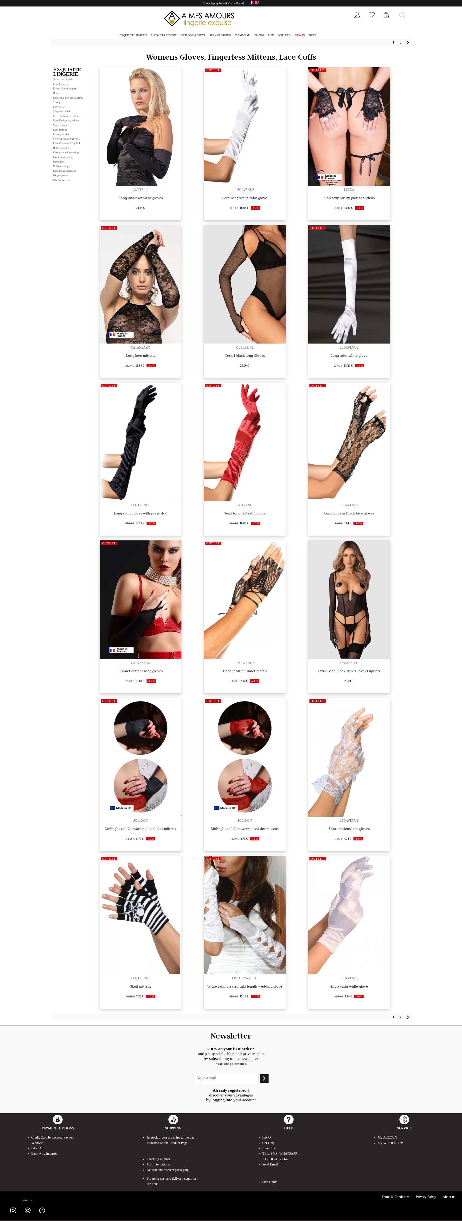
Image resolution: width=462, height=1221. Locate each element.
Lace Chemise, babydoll (66, 143)
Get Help (268, 1143)
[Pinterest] (27, 1214)
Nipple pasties (61, 175)
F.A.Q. (267, 1137)
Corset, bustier (61, 134)
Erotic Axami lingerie (65, 88)
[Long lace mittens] (140, 342)
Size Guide (269, 1182)
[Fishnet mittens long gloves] (140, 658)
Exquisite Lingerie (133, 35)
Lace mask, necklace (64, 170)
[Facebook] (42, 1214)
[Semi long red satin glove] (245, 500)
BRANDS (259, 35)
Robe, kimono (61, 147)
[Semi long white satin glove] (245, 184)
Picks (312, 35)
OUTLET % (284, 35)
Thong (57, 102)
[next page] (407, 42)
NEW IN (300, 35)
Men (271, 35)
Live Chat (269, 1148)
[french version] (251, 3)
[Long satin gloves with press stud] (140, 500)
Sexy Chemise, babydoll (66, 138)
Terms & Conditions (395, 1197)
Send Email (270, 1164)
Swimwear (242, 35)
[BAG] (386, 20)
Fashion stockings (63, 157)
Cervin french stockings (66, 152)
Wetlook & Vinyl (193, 35)
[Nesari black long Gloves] (245, 342)
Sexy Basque (60, 125)
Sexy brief (59, 106)
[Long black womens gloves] (140, 184)
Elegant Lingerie (164, 35)
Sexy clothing (220, 35)
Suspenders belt (62, 111)
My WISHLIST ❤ (390, 1143)
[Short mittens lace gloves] (349, 815)
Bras (55, 93)
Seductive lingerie (63, 79)
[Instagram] (13, 1214)
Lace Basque (60, 129)
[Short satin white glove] (349, 973)
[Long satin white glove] (349, 342)
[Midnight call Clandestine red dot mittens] (245, 815)
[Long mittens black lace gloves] (349, 500)
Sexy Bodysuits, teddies (66, 115)
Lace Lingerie (61, 83)
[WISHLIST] (372, 19)
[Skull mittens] (140, 973)
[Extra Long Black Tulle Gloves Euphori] (349, 658)
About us (449, 1197)
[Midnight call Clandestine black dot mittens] (140, 815)
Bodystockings (61, 166)
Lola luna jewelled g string (68, 97)
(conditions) (237, 3)
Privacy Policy (426, 1197)
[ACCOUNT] (357, 19)
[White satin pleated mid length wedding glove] (245, 973)
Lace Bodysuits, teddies (66, 120)
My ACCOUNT (388, 1137)
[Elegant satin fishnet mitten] (245, 658)
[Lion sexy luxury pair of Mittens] (349, 184)
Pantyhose (58, 161)
